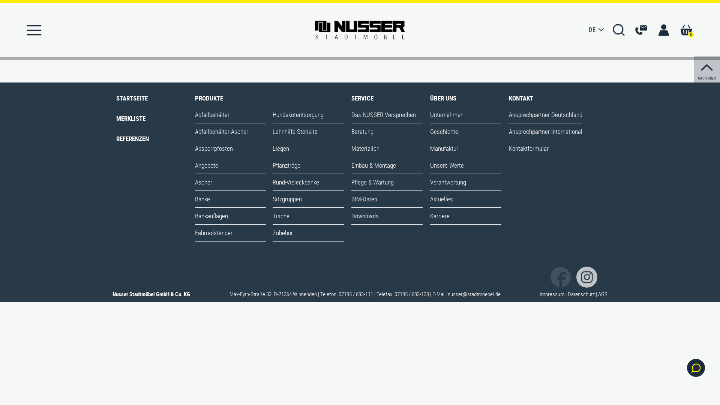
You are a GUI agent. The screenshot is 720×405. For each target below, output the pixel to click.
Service (362, 98)
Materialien (365, 148)
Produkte (209, 98)
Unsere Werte (447, 165)
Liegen (281, 148)
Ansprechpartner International (545, 131)
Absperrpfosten (214, 148)
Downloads (365, 216)
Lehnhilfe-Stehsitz (295, 131)
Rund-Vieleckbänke (296, 182)
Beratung (362, 131)
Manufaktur (444, 148)
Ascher (203, 182)
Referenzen (132, 138)
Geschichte (444, 131)
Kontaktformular (529, 148)
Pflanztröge (286, 165)
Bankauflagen (211, 216)
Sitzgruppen (287, 199)
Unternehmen (447, 114)
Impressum (552, 294)
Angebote (206, 165)
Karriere (440, 216)
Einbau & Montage (373, 165)
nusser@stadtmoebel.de (474, 294)
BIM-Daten (364, 199)
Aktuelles (441, 199)
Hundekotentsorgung (298, 114)
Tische (281, 216)
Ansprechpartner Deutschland (545, 114)
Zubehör (283, 232)
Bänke (202, 199)
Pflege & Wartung (372, 182)
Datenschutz (581, 294)
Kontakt (521, 98)
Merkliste (131, 118)
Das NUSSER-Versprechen (383, 114)
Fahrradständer (213, 232)
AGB (603, 294)
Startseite (132, 98)
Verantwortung (448, 182)
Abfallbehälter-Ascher (221, 131)
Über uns (443, 98)
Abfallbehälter (212, 114)
